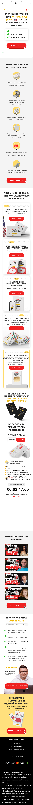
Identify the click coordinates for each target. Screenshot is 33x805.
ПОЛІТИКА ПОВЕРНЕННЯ (16, 746)
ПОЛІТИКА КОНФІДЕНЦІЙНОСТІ (16, 749)
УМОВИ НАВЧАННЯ (16, 743)
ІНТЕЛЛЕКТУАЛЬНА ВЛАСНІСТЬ (16, 753)
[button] (16, 550)
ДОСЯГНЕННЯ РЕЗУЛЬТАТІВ (16, 756)
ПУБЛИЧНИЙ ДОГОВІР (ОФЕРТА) (16, 739)
